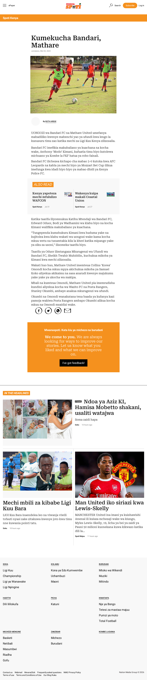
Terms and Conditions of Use (28, 675)
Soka (5, 564)
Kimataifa (104, 598)
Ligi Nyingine (11, 587)
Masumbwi (10, 649)
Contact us (7, 672)
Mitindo (103, 581)
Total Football (107, 621)
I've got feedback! (73, 363)
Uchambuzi (58, 576)
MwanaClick (29, 672)
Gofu (6, 660)
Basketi (7, 638)
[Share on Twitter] (48, 310)
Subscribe (130, 5)
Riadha (7, 654)
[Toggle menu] (5, 5)
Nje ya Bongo (107, 604)
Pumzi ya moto (108, 615)
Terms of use (8, 675)
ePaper (12, 5)
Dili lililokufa (10, 604)
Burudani (104, 564)
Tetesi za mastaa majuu (114, 609)
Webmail (18, 672)
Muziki (103, 576)
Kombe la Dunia (107, 632)
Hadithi (7, 598)
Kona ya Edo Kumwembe (67, 570)
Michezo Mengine (12, 632)
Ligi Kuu (8, 570)
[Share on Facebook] (38, 310)
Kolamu (55, 564)
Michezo (56, 638)
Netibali (8, 643)
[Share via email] (67, 310)
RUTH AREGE (50, 121)
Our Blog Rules (49, 675)
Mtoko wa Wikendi (110, 570)
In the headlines (16, 393)
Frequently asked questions (49, 672)
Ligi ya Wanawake (14, 581)
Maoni (55, 581)
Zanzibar (55, 632)
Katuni (55, 604)
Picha (54, 598)
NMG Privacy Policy (72, 672)
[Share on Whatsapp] (58, 310)
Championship (12, 576)
